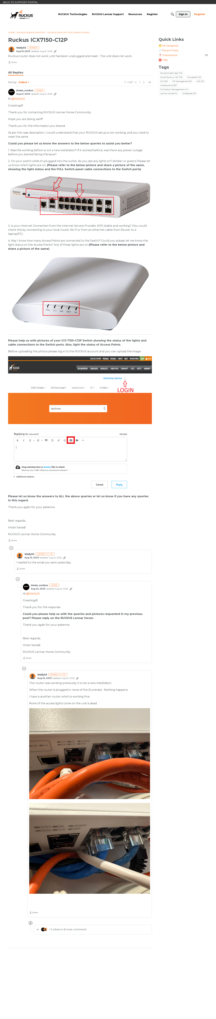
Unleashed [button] (189, 93)
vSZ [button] (200, 81)
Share (12, 62)
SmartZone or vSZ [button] (171, 77)
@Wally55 (18, 98)
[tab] (15, 73)
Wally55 (21, 47)
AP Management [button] (182, 81)
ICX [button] (164, 81)
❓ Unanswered (183, 55)
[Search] (172, 14)
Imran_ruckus (24, 90)
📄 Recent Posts (168, 50)
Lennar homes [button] (169, 93)
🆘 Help (163, 59)
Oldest (23, 82)
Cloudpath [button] (194, 77)
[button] (89, 753)
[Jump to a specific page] (149, 82)
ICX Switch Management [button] (174, 89)
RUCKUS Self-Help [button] (171, 73)
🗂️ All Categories (168, 45)
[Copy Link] (55, 51)
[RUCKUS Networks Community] (21, 14)
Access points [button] (168, 85)
